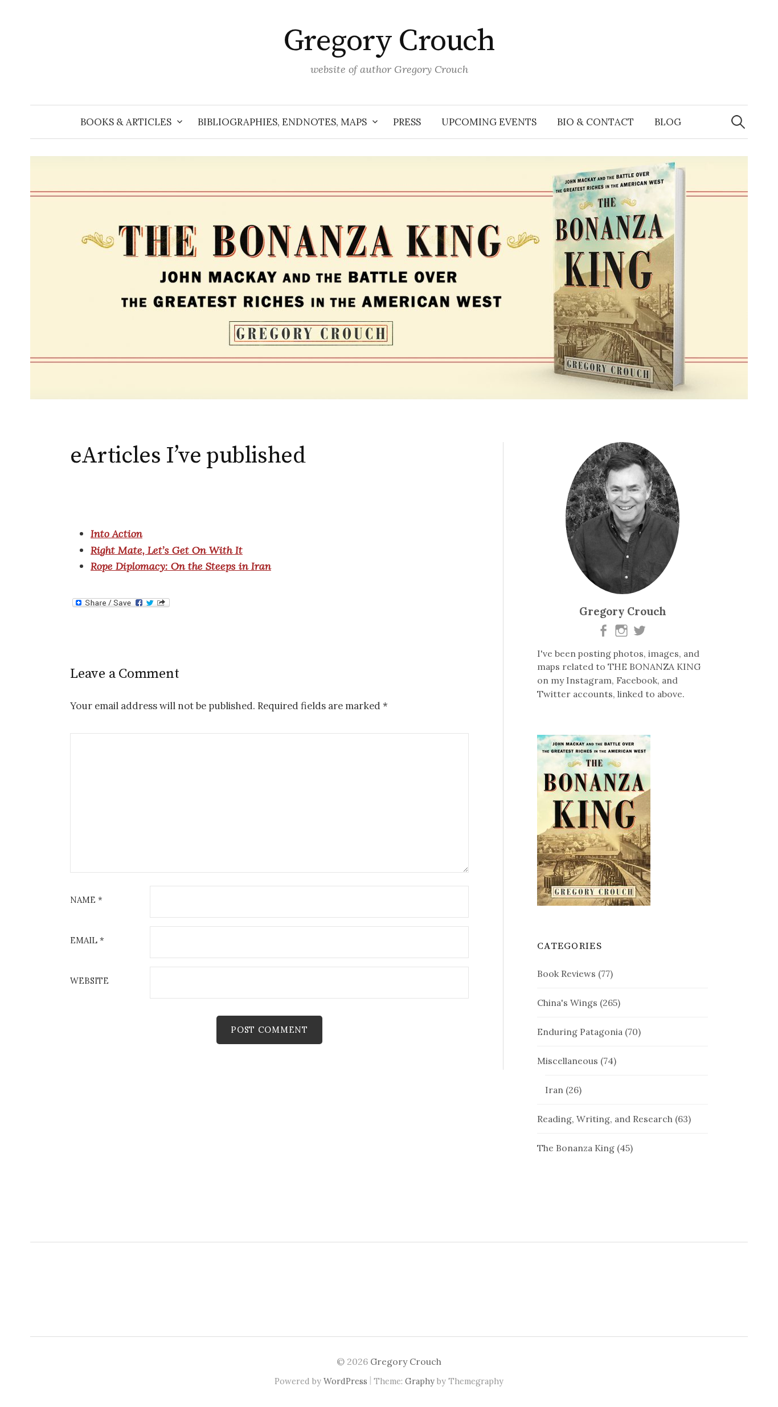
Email (87, 940)
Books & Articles (125, 122)
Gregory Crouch (389, 41)
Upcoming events (489, 122)
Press (407, 122)
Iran (554, 1089)
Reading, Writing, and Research (605, 1118)
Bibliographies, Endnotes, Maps (282, 122)
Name (86, 900)
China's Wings (567, 1002)
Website (89, 981)
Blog (667, 122)
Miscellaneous (567, 1060)
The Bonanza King (576, 1148)
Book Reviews (566, 973)
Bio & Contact (595, 122)
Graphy (420, 1381)
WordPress (345, 1381)
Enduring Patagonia (580, 1031)
